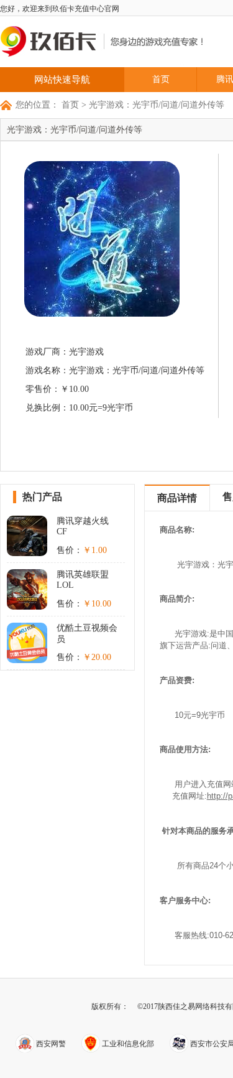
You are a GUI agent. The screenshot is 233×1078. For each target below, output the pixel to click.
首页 (161, 79)
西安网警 (50, 1043)
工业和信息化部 (127, 1043)
